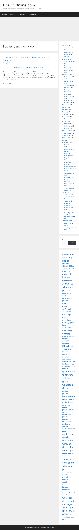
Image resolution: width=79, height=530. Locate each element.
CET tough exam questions (66, 317)
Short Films (67, 114)
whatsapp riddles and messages (68, 501)
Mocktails (67, 128)
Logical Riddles (69, 158)
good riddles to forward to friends (68, 374)
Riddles (64, 142)
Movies (64, 112)
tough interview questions (68, 493)
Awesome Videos (69, 61)
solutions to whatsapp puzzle (68, 466)
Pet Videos (67, 135)
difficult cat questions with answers (67, 340)
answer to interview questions (67, 277)
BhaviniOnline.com (19, 5)
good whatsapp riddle (67, 385)
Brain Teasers (68, 145)
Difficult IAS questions (67, 347)
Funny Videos (68, 70)
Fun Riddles (68, 149)
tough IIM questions (65, 481)
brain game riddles (66, 294)
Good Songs (66, 109)
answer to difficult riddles (68, 265)
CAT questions (66, 304)
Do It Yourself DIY (69, 77)
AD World (7, 83)
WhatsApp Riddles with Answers (68, 510)
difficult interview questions (66, 354)
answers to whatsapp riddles (68, 257)
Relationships (66, 138)
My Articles (65, 116)
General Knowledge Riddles (67, 153)
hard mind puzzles (66, 392)
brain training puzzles (67, 299)
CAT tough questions (66, 310)
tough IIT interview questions (66, 487)
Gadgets (67, 201)
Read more (13, 80)
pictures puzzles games (68, 411)
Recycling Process (70, 216)
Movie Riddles (68, 166)
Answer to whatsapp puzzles (67, 287)
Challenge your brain (68, 324)
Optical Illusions (69, 173)
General (64, 107)
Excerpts (65, 74)
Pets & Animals (67, 131)
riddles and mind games (68, 430)
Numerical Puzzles (70, 169)
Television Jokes (67, 220)
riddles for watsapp (67, 442)
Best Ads (12, 83)
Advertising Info (69, 48)
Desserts (67, 123)
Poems (66, 119)
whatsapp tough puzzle (68, 518)
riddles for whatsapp (67, 449)
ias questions (68, 396)
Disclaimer (13, 14)
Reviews (65, 140)
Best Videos (66, 59)
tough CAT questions (67, 475)
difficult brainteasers (68, 336)
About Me (4, 14)
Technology (65, 192)
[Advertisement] (39, 28)
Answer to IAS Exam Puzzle (68, 270)
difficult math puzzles (66, 359)
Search (64, 240)
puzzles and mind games (67, 420)
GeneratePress (50, 527)
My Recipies (66, 121)
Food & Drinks (66, 105)
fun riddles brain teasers (68, 367)
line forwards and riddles (68, 400)
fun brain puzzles (68, 361)
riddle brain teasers (66, 425)
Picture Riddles (69, 177)
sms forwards (66, 458)
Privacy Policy (22, 14)
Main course (68, 126)
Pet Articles (68, 133)
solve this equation (67, 472)
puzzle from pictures (66, 415)
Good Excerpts (68, 81)
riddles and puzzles (68, 435)
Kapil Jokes (67, 223)
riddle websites (68, 453)
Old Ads (66, 57)
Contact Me (32, 14)
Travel (64, 225)
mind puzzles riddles (67, 406)
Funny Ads (67, 54)
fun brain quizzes (68, 364)
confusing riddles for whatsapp (67, 331)
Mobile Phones (69, 208)
